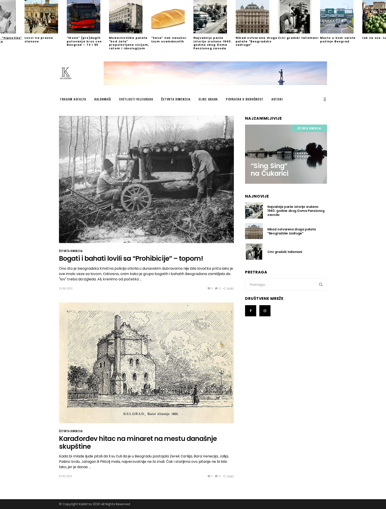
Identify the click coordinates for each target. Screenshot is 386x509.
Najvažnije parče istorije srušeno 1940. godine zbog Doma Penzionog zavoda (212, 43)
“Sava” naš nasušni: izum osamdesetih (169, 39)
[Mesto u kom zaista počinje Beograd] (341, 16)
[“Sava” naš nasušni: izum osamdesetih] (172, 16)
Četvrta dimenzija (70, 251)
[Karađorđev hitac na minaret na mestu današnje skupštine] (146, 362)
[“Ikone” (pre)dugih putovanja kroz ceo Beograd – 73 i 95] (88, 16)
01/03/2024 (65, 476)
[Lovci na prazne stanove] (46, 16)
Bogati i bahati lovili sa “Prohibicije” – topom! (131, 258)
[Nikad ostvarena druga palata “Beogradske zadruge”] (257, 16)
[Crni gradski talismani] (299, 16)
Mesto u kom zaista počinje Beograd (337, 39)
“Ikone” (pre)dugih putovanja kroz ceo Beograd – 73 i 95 (84, 41)
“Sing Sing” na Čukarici (269, 169)
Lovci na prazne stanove (39, 39)
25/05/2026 (66, 288)
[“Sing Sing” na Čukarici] (286, 154)
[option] (214, 25)
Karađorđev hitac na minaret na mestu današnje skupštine (138, 442)
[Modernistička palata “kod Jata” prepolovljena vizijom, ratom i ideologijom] (130, 16)
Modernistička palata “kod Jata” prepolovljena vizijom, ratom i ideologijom (129, 43)
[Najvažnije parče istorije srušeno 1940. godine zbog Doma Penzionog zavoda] (214, 16)
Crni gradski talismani (298, 38)
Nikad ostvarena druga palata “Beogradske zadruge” (256, 41)
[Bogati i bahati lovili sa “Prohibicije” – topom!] (146, 179)
